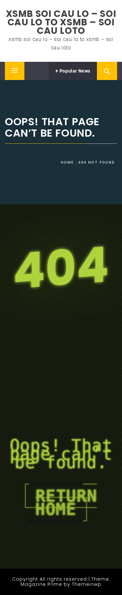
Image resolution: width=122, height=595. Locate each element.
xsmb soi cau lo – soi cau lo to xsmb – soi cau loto (61, 22)
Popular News (74, 71)
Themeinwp (87, 584)
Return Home (66, 502)
